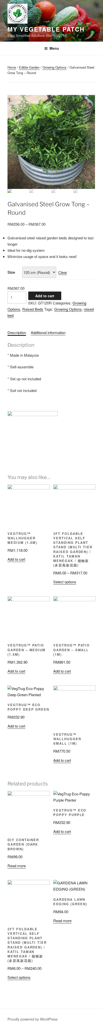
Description (17, 332)
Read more (17, 865)
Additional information (48, 332)
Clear (62, 272)
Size (11, 272)
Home (12, 67)
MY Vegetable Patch (46, 29)
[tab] (17, 333)
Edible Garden (29, 67)
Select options (64, 581)
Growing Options (54, 67)
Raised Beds (32, 309)
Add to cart (44, 295)
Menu (54, 48)
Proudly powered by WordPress (33, 1019)
